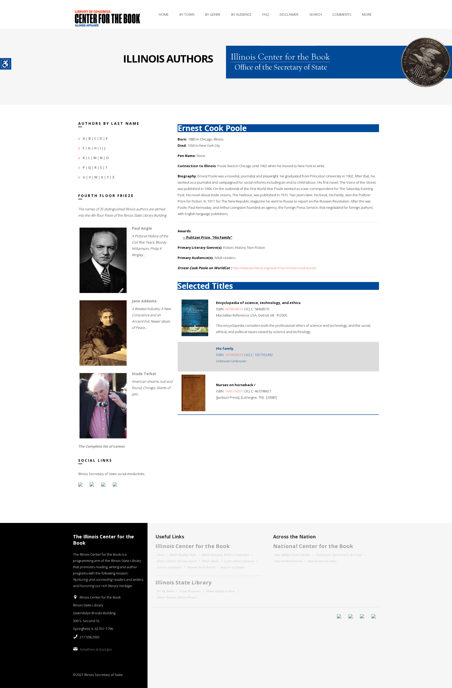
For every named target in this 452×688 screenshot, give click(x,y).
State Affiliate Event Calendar (292, 554)
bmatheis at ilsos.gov (96, 649)
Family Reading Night (182, 554)
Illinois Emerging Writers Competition (225, 554)
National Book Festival (201, 567)
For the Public (165, 591)
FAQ (265, 14)
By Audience (241, 14)
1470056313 (234, 354)
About (160, 554)
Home (164, 14)
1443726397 (234, 391)
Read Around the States (322, 561)
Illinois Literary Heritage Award (177, 561)
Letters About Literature (239, 561)
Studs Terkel (144, 373)
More (367, 14)
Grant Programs (190, 591)
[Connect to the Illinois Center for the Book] (339, 58)
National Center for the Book (313, 546)
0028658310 (234, 309)
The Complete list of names (101, 446)
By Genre (213, 14)
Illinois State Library (183, 582)
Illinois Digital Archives (220, 591)
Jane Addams (144, 300)
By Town (186, 14)
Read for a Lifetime (232, 567)
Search (315, 14)
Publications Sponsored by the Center (339, 554)
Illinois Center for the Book (192, 546)
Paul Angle (142, 228)
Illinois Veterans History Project (177, 597)
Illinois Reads (210, 561)
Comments (341, 14)
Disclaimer (289, 14)
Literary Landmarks (169, 567)
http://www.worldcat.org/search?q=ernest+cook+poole (274, 268)
